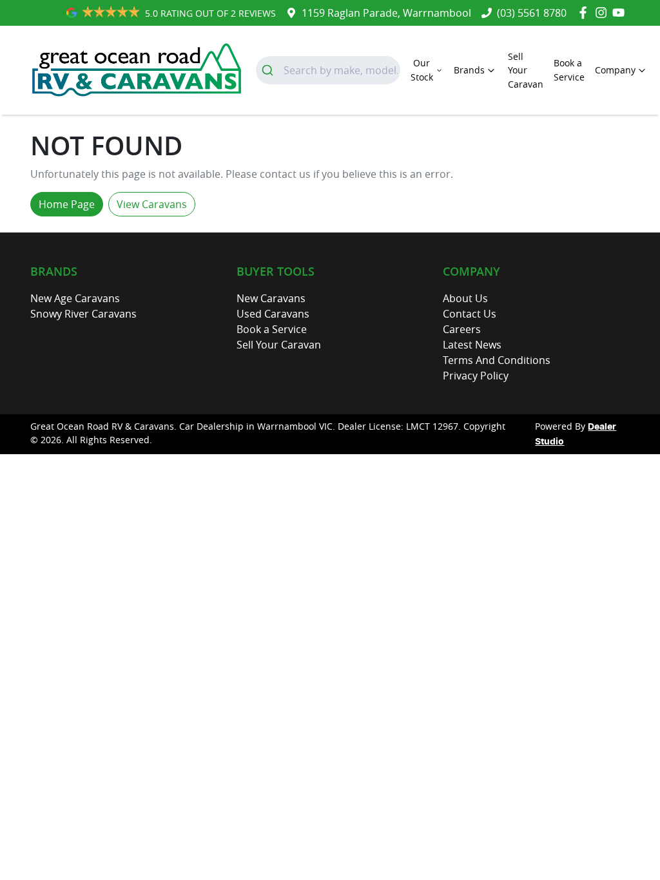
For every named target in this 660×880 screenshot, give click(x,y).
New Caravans (271, 298)
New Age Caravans (75, 298)
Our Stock (422, 70)
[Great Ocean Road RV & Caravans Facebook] (585, 12)
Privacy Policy (476, 375)
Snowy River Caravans (83, 314)
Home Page (67, 204)
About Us (465, 298)
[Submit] (270, 70)
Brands (469, 70)
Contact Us (469, 314)
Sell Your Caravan (525, 70)
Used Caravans (273, 314)
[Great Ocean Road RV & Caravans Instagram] (603, 12)
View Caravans (152, 204)
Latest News (472, 345)
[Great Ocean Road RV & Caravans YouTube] (621, 12)
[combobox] (328, 70)
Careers (462, 329)
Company (615, 70)
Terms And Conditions (496, 360)
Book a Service (569, 70)
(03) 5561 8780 (532, 13)
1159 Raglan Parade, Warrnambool (386, 13)
